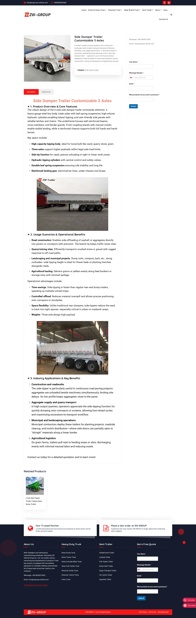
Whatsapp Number (136, 73)
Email (131, 84)
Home (84, 10)
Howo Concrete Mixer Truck (72, 562)
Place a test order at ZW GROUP (129, 525)
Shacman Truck (114, 10)
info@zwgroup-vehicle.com (37, 3)
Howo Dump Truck (68, 553)
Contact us (33, 457)
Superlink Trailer (105, 579)
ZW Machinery (163, 612)
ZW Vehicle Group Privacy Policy (36, 585)
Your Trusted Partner (47, 525)
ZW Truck (152, 612)
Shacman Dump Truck (70, 571)
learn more (89, 457)
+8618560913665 (60, 3)
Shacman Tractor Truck (70, 575)
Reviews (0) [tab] (46, 92)
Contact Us (163, 19)
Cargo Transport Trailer (107, 571)
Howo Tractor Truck (69, 557)
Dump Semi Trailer (106, 566)
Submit (133, 106)
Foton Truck (66, 579)
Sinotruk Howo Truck (96, 10)
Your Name (133, 62)
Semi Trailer (147, 10)
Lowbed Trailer (104, 557)
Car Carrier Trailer (105, 575)
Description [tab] (31, 92)
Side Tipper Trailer (92, 70)
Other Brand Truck (131, 10)
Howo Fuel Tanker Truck (70, 566)
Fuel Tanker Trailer (106, 562)
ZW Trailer (143, 612)
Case (165, 10)
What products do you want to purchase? (144, 95)
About (157, 10)
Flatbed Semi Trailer (106, 553)
